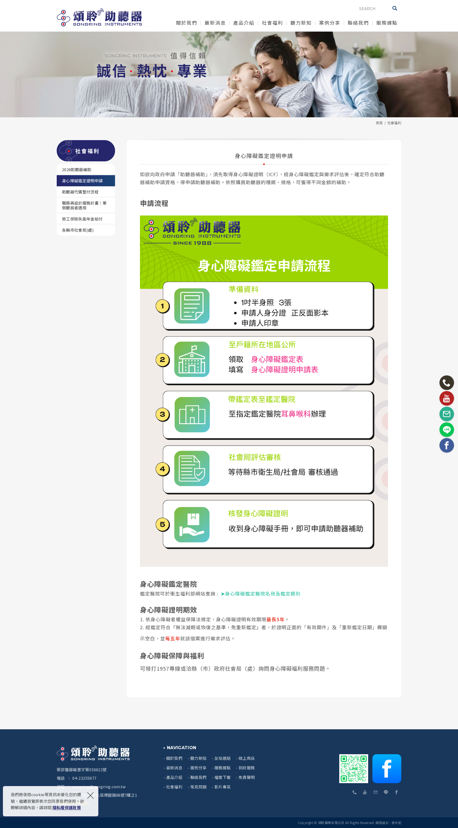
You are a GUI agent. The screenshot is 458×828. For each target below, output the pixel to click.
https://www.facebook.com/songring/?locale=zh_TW (396, 792)
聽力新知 (301, 22)
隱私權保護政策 (66, 807)
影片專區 (222, 786)
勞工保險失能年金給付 (82, 219)
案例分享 (329, 22)
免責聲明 (247, 777)
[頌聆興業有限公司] (99, 17)
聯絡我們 (358, 22)
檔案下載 (222, 777)
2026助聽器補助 (76, 169)
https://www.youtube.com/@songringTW (365, 792)
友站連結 (222, 758)
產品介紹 (243, 22)
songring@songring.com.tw (99, 786)
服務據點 (387, 22)
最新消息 (215, 22)
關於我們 (186, 22)
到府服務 (247, 767)
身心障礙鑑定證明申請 (82, 180)
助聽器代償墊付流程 (80, 192)
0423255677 (355, 792)
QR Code (354, 768)
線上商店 (247, 758)
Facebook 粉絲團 (386, 768)
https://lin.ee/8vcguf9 (386, 792)
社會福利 (272, 22)
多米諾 (396, 822)
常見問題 (198, 786)
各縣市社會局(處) (78, 230)
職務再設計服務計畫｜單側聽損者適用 (84, 205)
